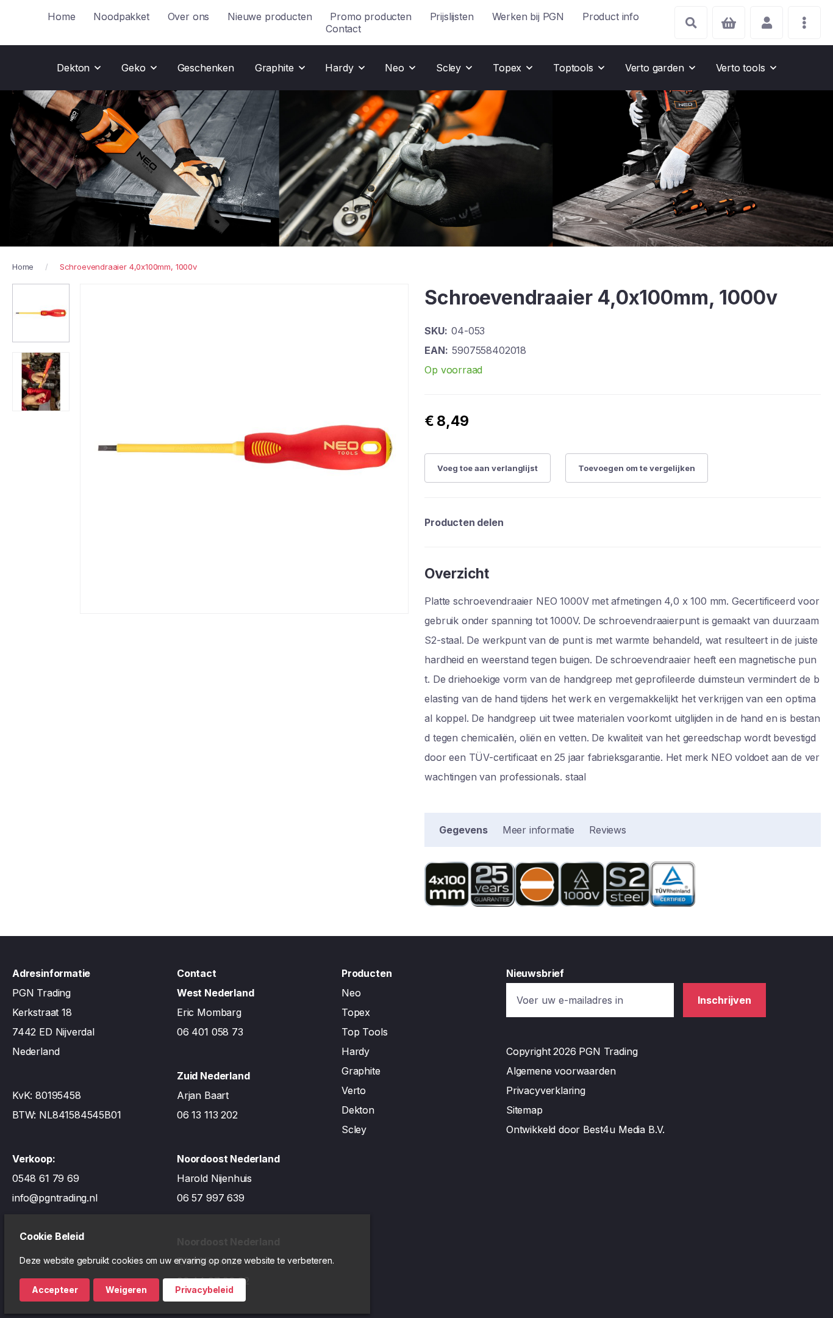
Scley (353, 1129)
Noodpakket (121, 16)
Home (61, 16)
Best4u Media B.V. (624, 1129)
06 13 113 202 (207, 1115)
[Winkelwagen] (728, 22)
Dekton (357, 1110)
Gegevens (463, 830)
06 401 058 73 (210, 1032)
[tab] (463, 830)
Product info (610, 16)
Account (766, 22)
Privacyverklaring (545, 1090)
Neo (350, 993)
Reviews (607, 830)
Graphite (361, 1071)
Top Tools (364, 1032)
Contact (343, 29)
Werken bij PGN (528, 16)
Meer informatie (538, 830)
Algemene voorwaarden (560, 1071)
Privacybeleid (204, 1289)
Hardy (355, 1051)
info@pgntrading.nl (55, 1198)
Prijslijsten (452, 16)
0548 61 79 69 (45, 1178)
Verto (353, 1090)
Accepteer (54, 1289)
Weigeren (126, 1289)
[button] (41, 313)
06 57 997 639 (211, 1198)
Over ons (189, 16)
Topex (355, 1012)
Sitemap (524, 1110)
